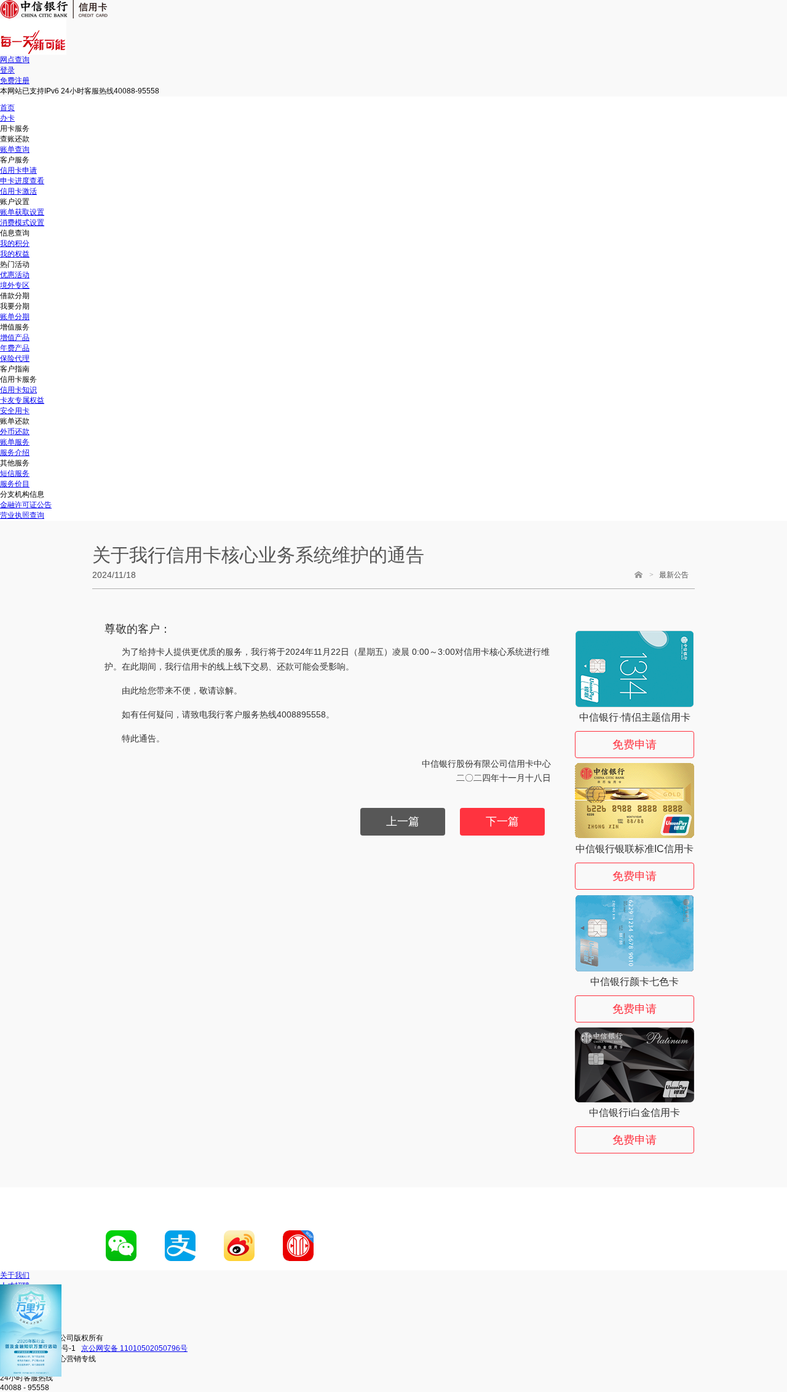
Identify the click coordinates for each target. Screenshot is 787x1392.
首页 (7, 107)
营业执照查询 (22, 515)
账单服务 (15, 442)
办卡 (7, 118)
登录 (7, 70)
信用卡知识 (18, 390)
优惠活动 (15, 275)
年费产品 (15, 348)
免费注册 (15, 80)
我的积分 (15, 243)
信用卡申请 (18, 170)
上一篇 (402, 821)
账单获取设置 (22, 212)
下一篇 (502, 821)
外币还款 (15, 431)
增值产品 (15, 337)
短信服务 (15, 473)
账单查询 (15, 149)
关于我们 (15, 1275)
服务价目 (15, 484)
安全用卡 (15, 410)
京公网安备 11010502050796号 (134, 1348)
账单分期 (15, 316)
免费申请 (634, 744)
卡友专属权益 (22, 400)
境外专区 (15, 285)
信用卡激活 (18, 191)
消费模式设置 (22, 222)
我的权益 (15, 254)
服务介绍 (15, 452)
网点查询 (15, 59)
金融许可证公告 (26, 504)
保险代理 (15, 358)
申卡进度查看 (22, 180)
